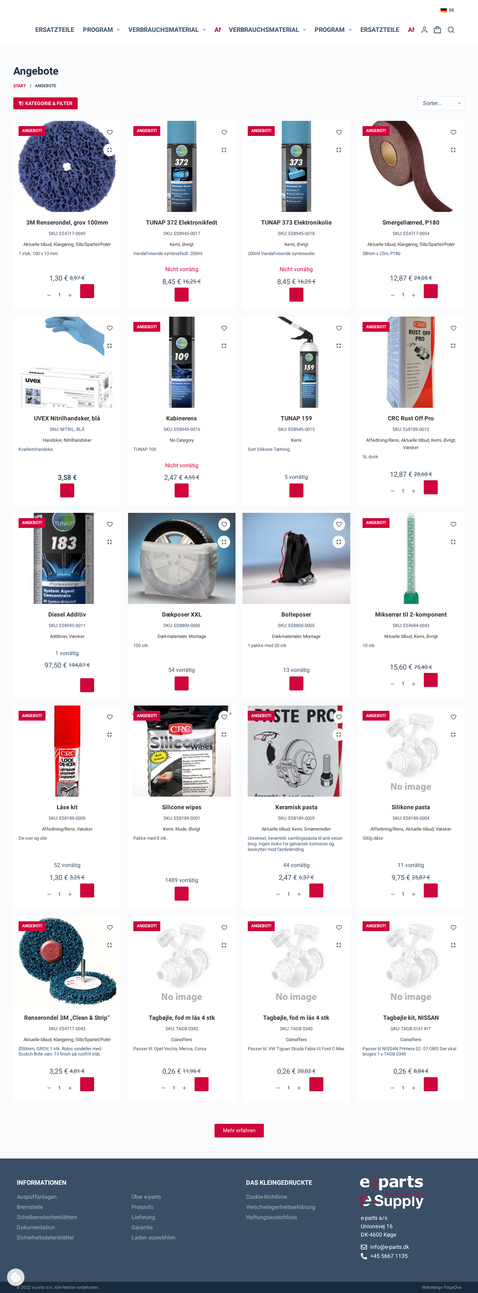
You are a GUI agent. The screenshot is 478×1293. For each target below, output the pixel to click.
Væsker (411, 447)
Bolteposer (296, 614)
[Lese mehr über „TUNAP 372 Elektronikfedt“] (182, 295)
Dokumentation (36, 1227)
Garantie (142, 1227)
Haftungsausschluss (271, 1217)
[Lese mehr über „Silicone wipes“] (182, 894)
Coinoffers (181, 1039)
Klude (181, 829)
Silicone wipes (182, 807)
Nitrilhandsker (77, 440)
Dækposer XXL (182, 614)
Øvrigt (188, 244)
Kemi (175, 244)
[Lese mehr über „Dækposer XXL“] (182, 683)
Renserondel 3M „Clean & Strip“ (67, 1017)
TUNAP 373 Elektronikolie (296, 222)
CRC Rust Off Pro (411, 418)
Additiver (58, 636)
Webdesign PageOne (441, 1287)
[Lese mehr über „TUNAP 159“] (296, 490)
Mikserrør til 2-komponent (411, 614)
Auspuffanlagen (37, 1197)
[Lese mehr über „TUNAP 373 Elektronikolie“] (296, 295)
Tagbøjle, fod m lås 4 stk (182, 1017)
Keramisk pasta (296, 807)
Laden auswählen (153, 1237)
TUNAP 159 (296, 418)
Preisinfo (143, 1207)
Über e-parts (146, 1197)
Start (19, 85)
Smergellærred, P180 (411, 222)
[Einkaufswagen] (436, 29)
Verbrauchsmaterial (163, 29)
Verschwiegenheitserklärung (280, 1207)
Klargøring (63, 244)
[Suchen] (451, 30)
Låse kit (67, 807)
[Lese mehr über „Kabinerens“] (182, 490)
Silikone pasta (411, 807)
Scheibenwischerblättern (47, 1217)
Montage (197, 636)
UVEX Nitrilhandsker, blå (67, 418)
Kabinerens (181, 418)
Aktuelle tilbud (37, 244)
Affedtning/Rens (382, 440)
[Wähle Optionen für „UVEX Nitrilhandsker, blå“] (67, 490)
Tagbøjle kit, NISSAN (411, 1017)
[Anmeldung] (424, 30)
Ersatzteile (54, 29)
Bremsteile (30, 1207)
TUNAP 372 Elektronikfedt (181, 222)
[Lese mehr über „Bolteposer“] (296, 683)
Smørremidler (317, 829)
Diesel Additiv (67, 614)
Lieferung (143, 1217)
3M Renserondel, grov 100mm (67, 222)
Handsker (52, 440)
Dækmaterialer (172, 636)
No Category (182, 440)
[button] (447, 10)
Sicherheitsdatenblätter (45, 1237)
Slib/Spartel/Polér (93, 244)
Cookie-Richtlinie (266, 1197)
